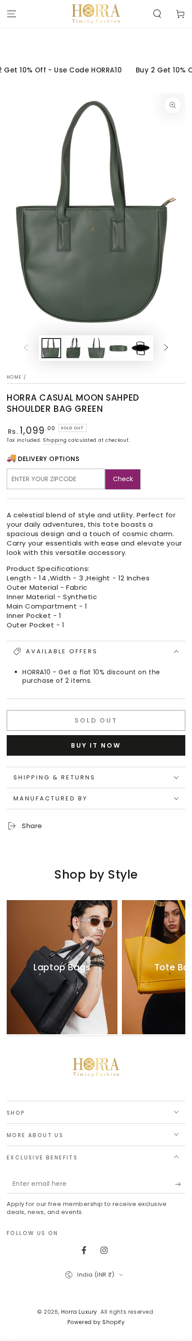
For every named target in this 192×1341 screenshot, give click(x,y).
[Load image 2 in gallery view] (73, 348)
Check (123, 478)
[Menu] (11, 13)
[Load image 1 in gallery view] (51, 348)
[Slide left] (26, 348)
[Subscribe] (180, 1184)
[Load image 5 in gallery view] (140, 348)
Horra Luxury (79, 1312)
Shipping (55, 440)
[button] (157, 13)
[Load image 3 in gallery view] (96, 348)
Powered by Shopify (96, 1322)
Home (14, 377)
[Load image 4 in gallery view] (118, 348)
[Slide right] (166, 348)
